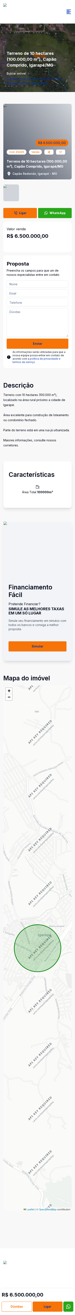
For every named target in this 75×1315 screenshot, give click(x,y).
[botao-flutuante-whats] (68, 1307)
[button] (9, 691)
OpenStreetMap (48, 1209)
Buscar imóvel (16, 73)
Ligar (22, 213)
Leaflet (30, 1209)
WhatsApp (58, 213)
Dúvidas (17, 1306)
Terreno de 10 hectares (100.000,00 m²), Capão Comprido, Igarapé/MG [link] (35, 81)
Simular (37, 646)
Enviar (37, 343)
